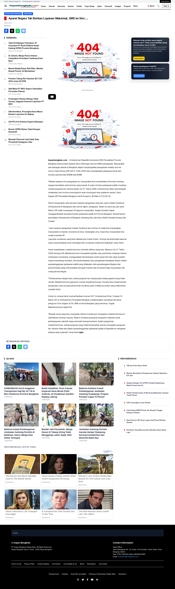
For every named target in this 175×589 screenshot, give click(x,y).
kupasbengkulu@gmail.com (128, 557)
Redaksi (65, 574)
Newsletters (91, 564)
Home (43, 6)
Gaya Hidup (89, 6)
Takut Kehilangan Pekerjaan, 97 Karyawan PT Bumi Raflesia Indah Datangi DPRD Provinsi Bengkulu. (23, 45)
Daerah (52, 6)
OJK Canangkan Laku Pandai (138, 403)
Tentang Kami (54, 574)
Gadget (118, 6)
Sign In (166, 6)
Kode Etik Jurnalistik (78, 574)
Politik (79, 6)
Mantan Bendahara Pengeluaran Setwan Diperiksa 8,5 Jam (147, 374)
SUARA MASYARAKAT (13, 14)
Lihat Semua (165, 1)
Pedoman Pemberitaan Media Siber (102, 574)
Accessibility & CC (70, 564)
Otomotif (108, 6)
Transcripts (103, 564)
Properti (127, 6)
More (135, 6)
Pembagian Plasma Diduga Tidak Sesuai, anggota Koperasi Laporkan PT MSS (26, 101)
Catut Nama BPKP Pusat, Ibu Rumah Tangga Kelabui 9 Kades (144, 411)
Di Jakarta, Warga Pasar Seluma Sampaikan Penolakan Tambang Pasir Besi (25, 58)
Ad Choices (56, 564)
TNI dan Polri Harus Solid (137, 365)
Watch (152, 6)
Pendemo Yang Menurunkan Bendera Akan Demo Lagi (146, 431)
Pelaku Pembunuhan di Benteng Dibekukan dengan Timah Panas (148, 394)
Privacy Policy (29, 564)
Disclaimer (122, 574)
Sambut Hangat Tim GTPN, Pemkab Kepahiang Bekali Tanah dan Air (145, 384)
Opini (99, 6)
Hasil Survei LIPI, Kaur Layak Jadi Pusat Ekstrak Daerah (146, 421)
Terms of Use (16, 564)
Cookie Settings (43, 564)
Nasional (61, 6)
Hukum (71, 6)
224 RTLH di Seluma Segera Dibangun (25, 122)
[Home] (24, 6)
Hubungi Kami (138, 58)
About (82, 564)
